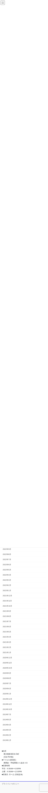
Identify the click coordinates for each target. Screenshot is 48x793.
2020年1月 (7, 694)
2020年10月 (7, 668)
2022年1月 (7, 590)
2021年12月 (7, 596)
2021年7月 (7, 621)
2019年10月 (7, 709)
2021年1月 (7, 652)
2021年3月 (7, 642)
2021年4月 (7, 637)
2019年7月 (7, 714)
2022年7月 (7, 559)
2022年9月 (7, 549)
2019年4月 (7, 725)
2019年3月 (7, 730)
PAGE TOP (44, 767)
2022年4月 (7, 575)
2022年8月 (7, 554)
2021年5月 (7, 632)
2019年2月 (7, 735)
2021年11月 (7, 601)
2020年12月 (7, 658)
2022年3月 (7, 580)
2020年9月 (7, 673)
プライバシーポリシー (10, 784)
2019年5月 (7, 720)
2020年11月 (7, 663)
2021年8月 (7, 616)
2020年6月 (7, 689)
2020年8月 (7, 678)
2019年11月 (7, 704)
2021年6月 (7, 627)
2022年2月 (7, 585)
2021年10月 (7, 606)
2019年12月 (7, 699)
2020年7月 (7, 683)
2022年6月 (7, 565)
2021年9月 (7, 611)
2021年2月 (7, 647)
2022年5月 (7, 570)
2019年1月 (7, 740)
